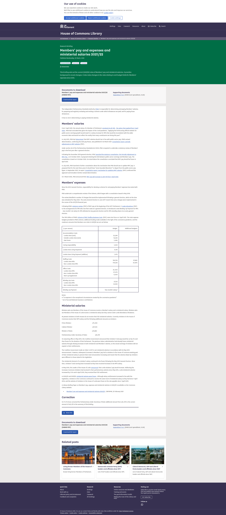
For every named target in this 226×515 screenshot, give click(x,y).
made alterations (127, 206)
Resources (135, 26)
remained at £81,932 (108, 128)
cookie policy (108, 13)
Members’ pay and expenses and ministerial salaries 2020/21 (86, 391)
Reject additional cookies (97, 18)
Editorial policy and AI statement (70, 494)
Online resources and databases (124, 489)
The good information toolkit (123, 494)
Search (163, 26)
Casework (127, 26)
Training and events (120, 492)
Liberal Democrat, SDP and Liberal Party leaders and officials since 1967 (146, 468)
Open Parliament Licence (126, 511)
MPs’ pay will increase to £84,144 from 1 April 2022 (102, 177)
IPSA (97, 109)
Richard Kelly (65, 66)
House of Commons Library (81, 33)
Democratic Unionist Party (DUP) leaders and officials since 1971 (110, 468)
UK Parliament (64, 38)
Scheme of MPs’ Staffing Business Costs (90, 217)
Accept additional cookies (75, 18)
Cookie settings (115, 18)
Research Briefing (93, 38)
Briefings (112, 26)
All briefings (91, 497)
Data (119, 26)
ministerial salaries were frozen (86, 376)
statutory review (77, 206)
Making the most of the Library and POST (125, 497)
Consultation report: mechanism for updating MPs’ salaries (103, 170)
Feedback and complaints (68, 497)
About (143, 26)
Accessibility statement (95, 513)
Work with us (64, 492)
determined (79, 139)
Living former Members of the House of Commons (77, 468)
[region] (100, 258)
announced (94, 367)
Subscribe (153, 26)
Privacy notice (64, 513)
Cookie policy (73, 513)
